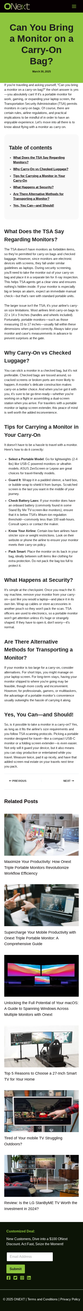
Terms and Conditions (43, 1299)
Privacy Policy (70, 1299)
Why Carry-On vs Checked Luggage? (40, 169)
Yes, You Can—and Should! (33, 205)
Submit (16, 1269)
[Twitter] (15, 1278)
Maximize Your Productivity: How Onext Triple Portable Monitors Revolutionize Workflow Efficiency (37, 867)
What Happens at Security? (33, 187)
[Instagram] (22, 1278)
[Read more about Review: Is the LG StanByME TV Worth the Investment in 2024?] (41, 1175)
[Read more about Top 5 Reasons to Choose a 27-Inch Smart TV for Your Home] (41, 1046)
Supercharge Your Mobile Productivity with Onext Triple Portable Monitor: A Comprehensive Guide (40, 938)
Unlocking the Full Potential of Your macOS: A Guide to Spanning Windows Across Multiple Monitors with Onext (41, 1008)
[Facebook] (8, 1278)
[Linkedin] (29, 1278)
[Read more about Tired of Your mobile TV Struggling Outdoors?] (41, 1111)
